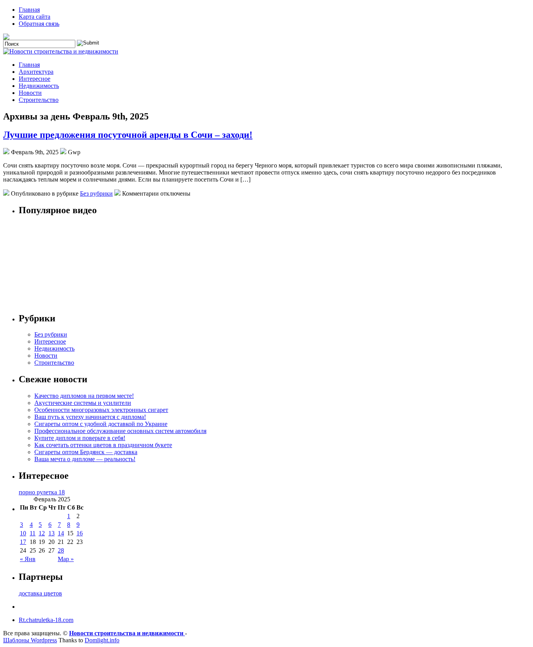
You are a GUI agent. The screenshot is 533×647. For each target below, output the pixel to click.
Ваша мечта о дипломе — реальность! (84, 459)
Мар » (66, 559)
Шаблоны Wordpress (30, 640)
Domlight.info (102, 640)
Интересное (34, 78)
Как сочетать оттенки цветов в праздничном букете (103, 445)
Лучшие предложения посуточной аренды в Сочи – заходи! (127, 135)
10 (23, 533)
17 (23, 541)
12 (42, 533)
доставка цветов (40, 593)
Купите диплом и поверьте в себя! (79, 438)
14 (61, 533)
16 (79, 533)
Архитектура (36, 71)
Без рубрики (96, 193)
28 (61, 550)
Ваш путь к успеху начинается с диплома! (90, 417)
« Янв (28, 559)
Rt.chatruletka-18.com (46, 620)
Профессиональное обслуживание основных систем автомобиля (120, 431)
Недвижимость (39, 85)
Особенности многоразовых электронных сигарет (101, 409)
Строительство (39, 99)
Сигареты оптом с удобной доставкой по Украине (100, 424)
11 (33, 533)
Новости (30, 92)
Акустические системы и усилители (82, 402)
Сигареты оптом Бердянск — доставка (85, 452)
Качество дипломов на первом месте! (84, 395)
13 (51, 533)
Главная (29, 9)
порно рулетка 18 (42, 492)
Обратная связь (39, 23)
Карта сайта (34, 16)
